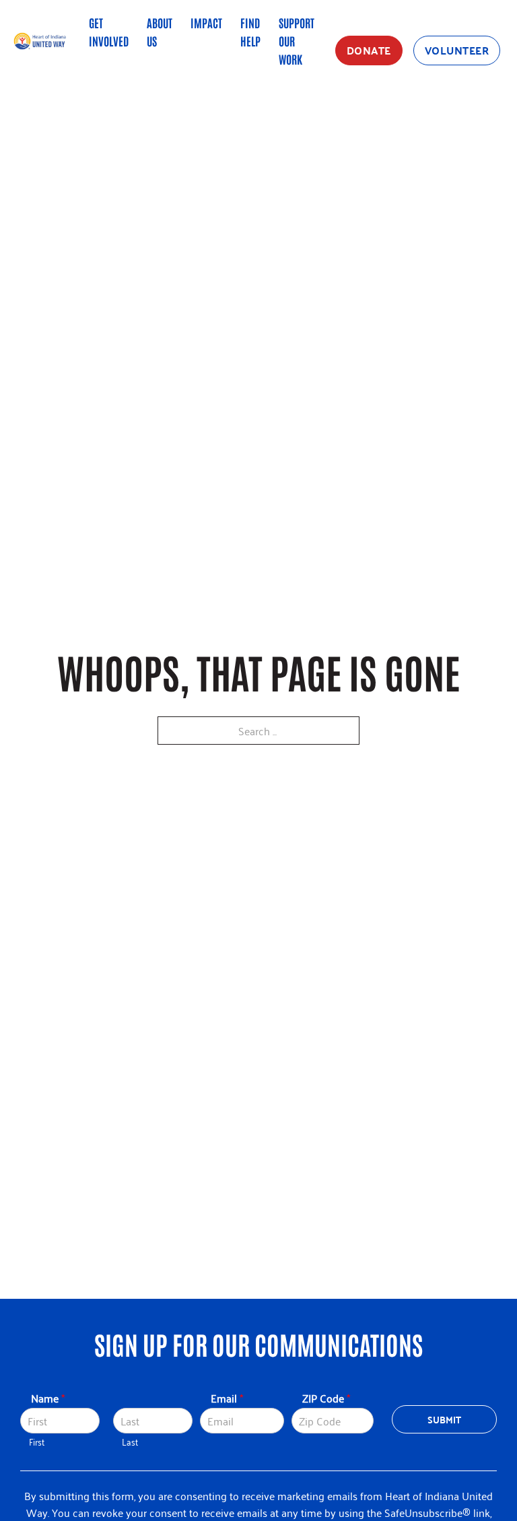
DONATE (369, 50)
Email (227, 1398)
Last (130, 1442)
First (36, 1442)
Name (48, 1398)
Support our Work (296, 40)
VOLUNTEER (457, 50)
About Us (159, 31)
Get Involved (109, 31)
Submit (444, 1419)
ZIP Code (326, 1398)
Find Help (250, 31)
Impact (206, 22)
